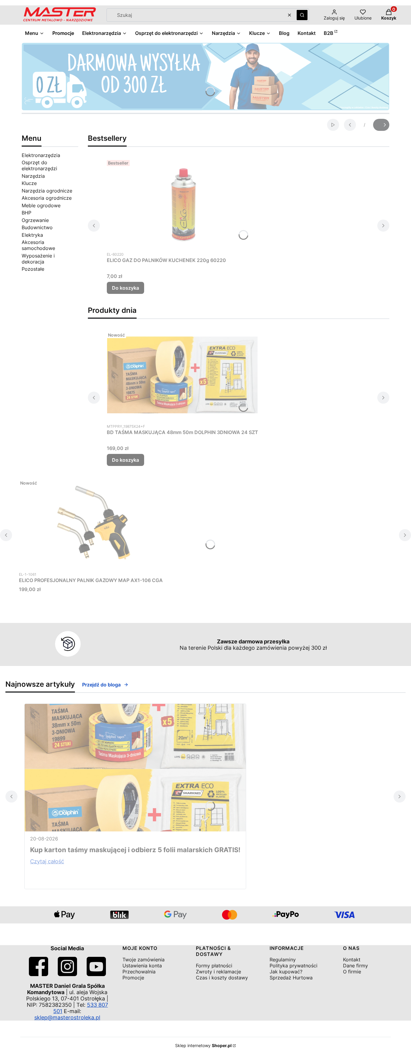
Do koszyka (125, 288)
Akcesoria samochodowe (38, 245)
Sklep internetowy (203, 1045)
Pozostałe (33, 269)
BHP (26, 213)
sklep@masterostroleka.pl (67, 1017)
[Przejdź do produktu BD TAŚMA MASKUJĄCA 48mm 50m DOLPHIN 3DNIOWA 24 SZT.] (182, 375)
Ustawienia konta (142, 966)
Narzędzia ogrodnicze (47, 191)
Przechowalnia (139, 972)
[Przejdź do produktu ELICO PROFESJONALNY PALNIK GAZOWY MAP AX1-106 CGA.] (94, 523)
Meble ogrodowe (41, 205)
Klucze (29, 183)
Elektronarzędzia (41, 155)
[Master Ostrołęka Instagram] (67, 974)
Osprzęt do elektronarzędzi (39, 165)
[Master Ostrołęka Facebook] (38, 974)
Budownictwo (37, 227)
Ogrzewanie (35, 220)
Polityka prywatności (293, 966)
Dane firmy (355, 966)
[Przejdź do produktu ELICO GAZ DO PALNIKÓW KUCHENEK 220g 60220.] (182, 203)
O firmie (352, 972)
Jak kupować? (286, 972)
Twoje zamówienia (143, 960)
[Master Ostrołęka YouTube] (96, 974)
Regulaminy (283, 960)
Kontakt (351, 960)
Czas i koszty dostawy (222, 978)
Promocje (133, 978)
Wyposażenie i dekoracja (38, 259)
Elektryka (32, 235)
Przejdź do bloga (101, 685)
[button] (302, 15)
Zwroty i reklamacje (218, 972)
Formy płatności (214, 966)
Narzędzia (33, 176)
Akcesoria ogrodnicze (47, 198)
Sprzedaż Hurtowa (291, 978)
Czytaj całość (47, 861)
